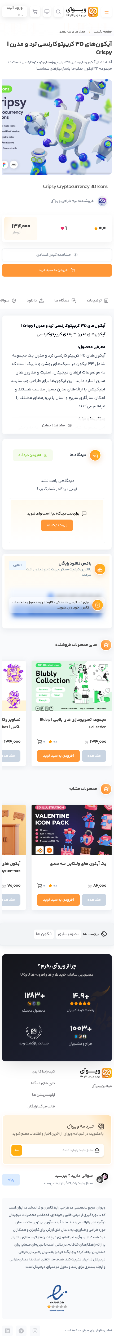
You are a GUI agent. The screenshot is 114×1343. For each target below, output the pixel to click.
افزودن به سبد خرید (53, 270)
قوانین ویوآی (102, 1086)
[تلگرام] (21, 1331)
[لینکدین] (7, 1331)
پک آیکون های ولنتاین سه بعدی (78, 863)
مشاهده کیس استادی (53, 255)
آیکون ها (44, 934)
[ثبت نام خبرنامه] (16, 1150)
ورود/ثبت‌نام (57, 525)
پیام (11, 1180)
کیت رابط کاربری (43, 1072)
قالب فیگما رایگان (41, 1107)
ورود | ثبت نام (15, 11)
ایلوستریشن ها (43, 1095)
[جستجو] (58, 11)
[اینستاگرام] (35, 1331)
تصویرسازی (68, 934)
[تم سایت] (47, 11)
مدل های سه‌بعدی (72, 31)
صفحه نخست (103, 31)
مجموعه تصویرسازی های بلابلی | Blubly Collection (73, 723)
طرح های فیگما (43, 1083)
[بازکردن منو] (106, 11)
